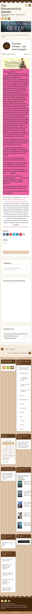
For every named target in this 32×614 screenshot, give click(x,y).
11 (10, 449)
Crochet (22, 404)
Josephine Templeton (7, 473)
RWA (8, 173)
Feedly (5, 18)
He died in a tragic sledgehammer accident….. (7, 566)
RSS (2, 18)
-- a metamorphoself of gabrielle (11, 268)
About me (21, 395)
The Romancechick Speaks (8, 604)
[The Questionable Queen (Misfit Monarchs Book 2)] (21, 494)
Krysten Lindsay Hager (23, 442)
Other (21, 416)
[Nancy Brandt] (3, 546)
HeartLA (19, 173)
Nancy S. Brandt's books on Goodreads (23, 477)
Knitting (22, 412)
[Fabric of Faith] (21, 516)
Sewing (21, 429)
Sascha (23, 199)
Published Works (24, 373)
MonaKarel (5, 579)
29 (4, 458)
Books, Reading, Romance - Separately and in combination (13, 605)
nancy (27, 54)
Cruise (18, 178)
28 (3, 458)
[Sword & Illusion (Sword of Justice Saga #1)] (21, 505)
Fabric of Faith (27, 513)
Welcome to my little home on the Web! (24, 368)
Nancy (3, 559)
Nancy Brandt (5, 542)
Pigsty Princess (27, 481)
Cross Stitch (23, 408)
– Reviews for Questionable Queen (24, 379)
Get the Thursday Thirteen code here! (16, 201)
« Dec (3, 462)
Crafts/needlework (23, 399)
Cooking (23, 420)
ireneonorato (5, 564)
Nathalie (16, 199)
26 (11, 455)
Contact (9, 18)
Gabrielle (9, 199)
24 (8, 455)
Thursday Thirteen (9, 54)
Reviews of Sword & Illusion (25, 390)
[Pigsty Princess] (21, 484)
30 (6, 458)
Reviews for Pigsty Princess (25, 385)
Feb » (7, 462)
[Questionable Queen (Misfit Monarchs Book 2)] (21, 525)
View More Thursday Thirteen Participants (16, 227)
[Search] (26, 5)
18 (10, 452)
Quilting (22, 425)
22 (4, 455)
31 (8, 458)
